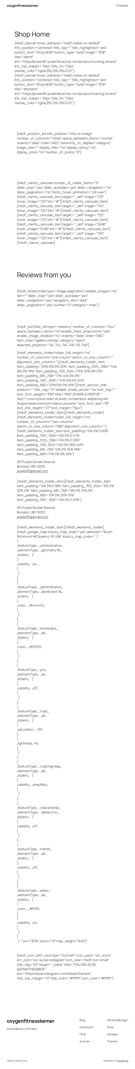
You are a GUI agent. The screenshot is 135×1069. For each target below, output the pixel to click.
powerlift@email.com (32, 471)
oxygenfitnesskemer (22, 5)
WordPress (122, 1060)
